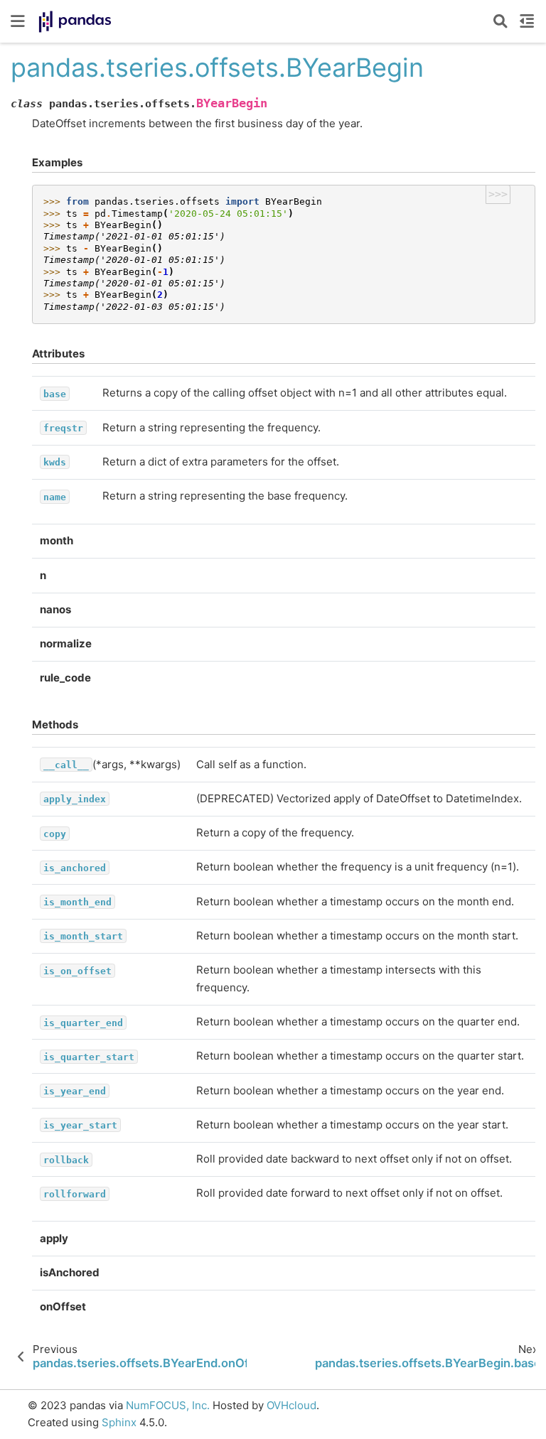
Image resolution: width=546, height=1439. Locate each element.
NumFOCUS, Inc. (168, 1405)
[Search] (500, 21)
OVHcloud (291, 1405)
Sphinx (119, 1422)
